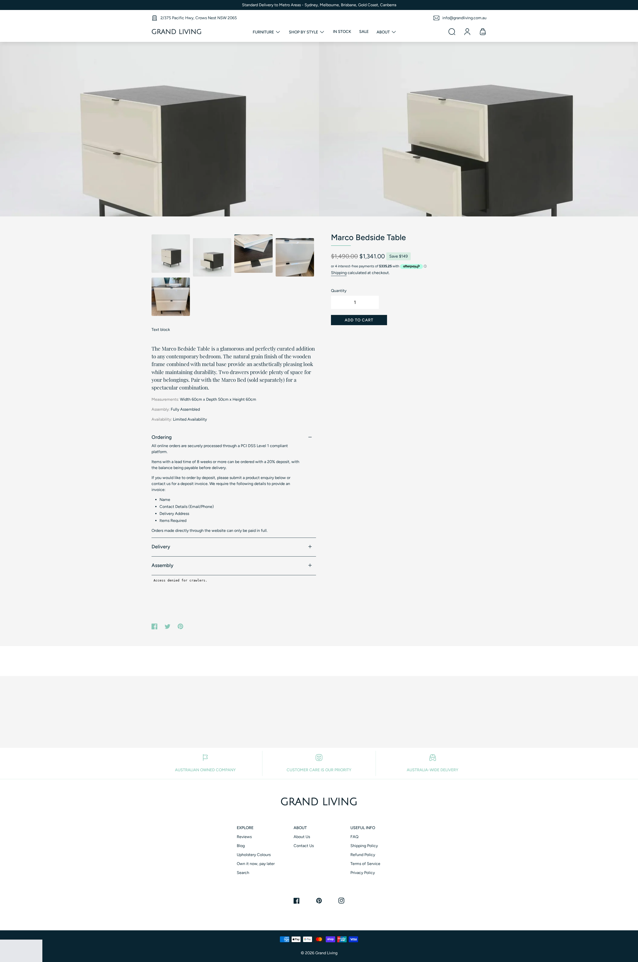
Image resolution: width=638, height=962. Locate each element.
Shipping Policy (364, 845)
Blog (241, 845)
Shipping (339, 272)
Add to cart (359, 320)
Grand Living (326, 953)
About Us (302, 836)
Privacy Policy (362, 872)
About (384, 32)
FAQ (354, 836)
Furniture (264, 32)
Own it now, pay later (256, 863)
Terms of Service (365, 863)
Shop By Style (304, 32)
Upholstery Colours (254, 854)
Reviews (244, 836)
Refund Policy (362, 854)
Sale (364, 31)
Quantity (338, 290)
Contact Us (304, 845)
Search (243, 872)
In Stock (342, 31)
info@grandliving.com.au (464, 17)
